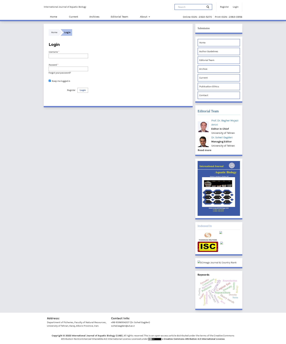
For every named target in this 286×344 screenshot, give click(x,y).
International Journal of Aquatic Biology (65, 6)
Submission (204, 28)
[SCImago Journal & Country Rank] (219, 263)
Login (235, 6)
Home (53, 16)
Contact (203, 95)
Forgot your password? (60, 73)
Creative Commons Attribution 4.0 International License (194, 339)
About (143, 16)
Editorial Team (119, 16)
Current (73, 16)
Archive (203, 69)
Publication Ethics (209, 86)
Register (224, 6)
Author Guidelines (208, 51)
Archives (94, 16)
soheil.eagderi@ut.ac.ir (123, 325)
